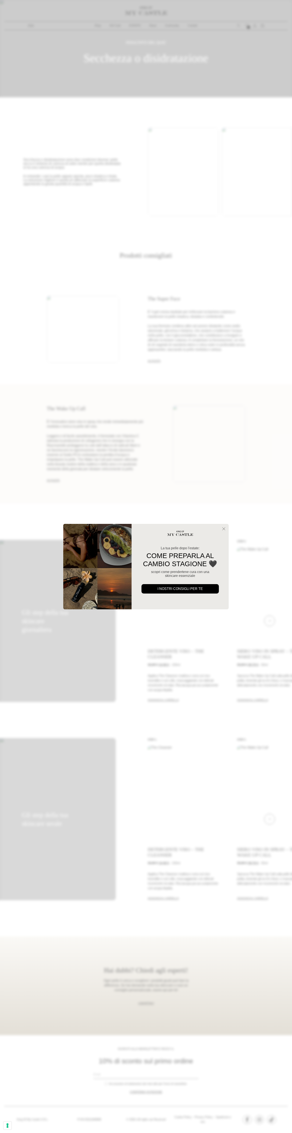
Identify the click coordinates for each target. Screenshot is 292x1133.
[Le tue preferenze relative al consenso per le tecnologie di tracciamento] (7, 1125)
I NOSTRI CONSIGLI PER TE (180, 589)
